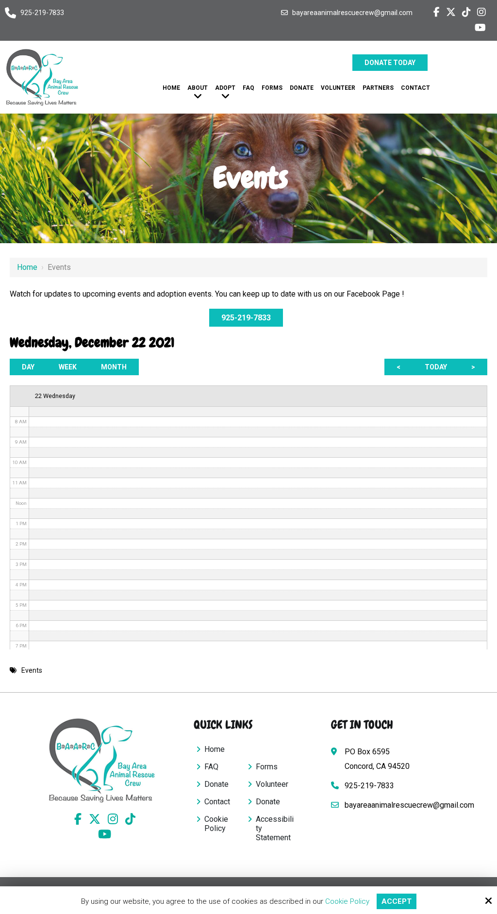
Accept (396, 901)
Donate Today (389, 62)
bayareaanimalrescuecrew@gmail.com (352, 13)
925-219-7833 (42, 13)
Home (27, 267)
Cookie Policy (347, 901)
